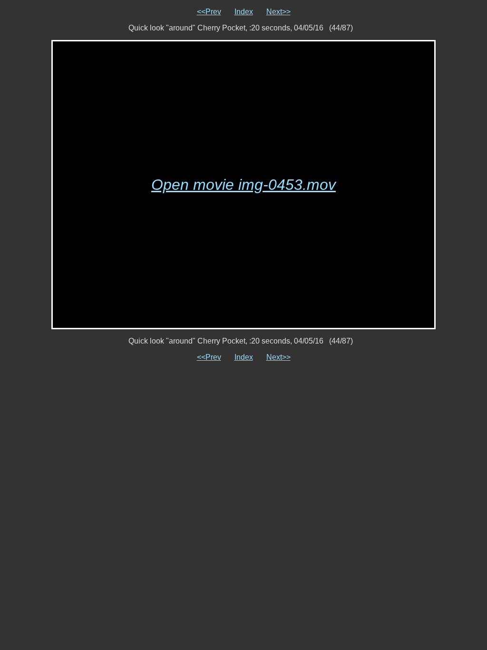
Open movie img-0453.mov (243, 184)
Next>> (278, 12)
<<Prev (209, 12)
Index (243, 12)
